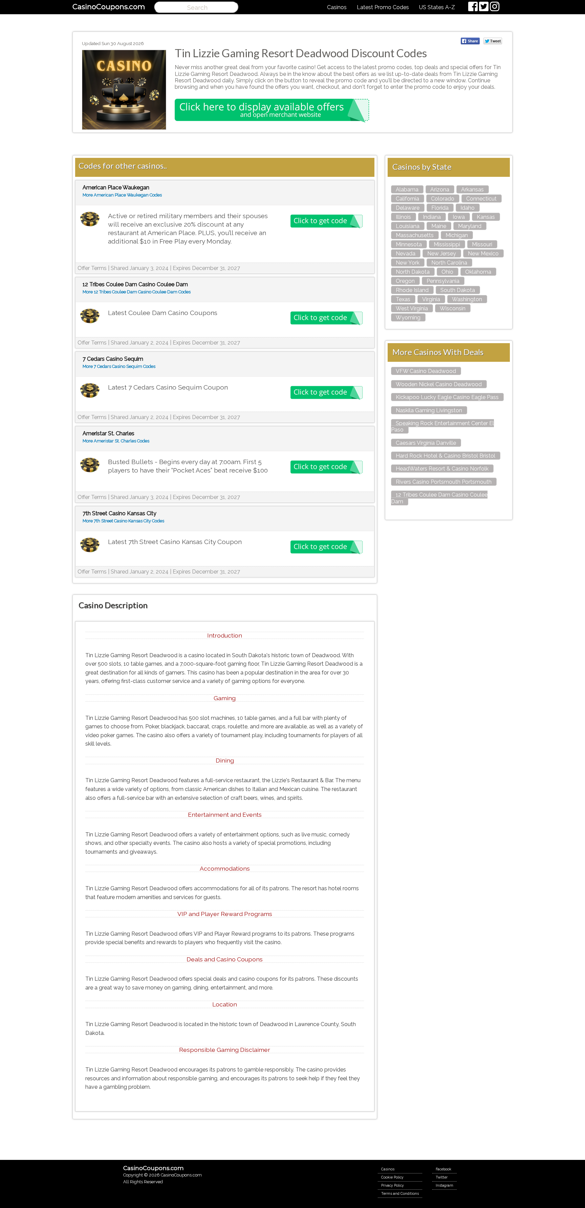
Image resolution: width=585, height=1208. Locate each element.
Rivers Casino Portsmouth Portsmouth (444, 482)
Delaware (407, 208)
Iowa (459, 217)
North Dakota (413, 272)
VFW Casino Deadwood (426, 371)
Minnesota (409, 244)
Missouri (482, 244)
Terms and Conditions (400, 1193)
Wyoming (408, 317)
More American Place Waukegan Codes (122, 194)
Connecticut (481, 198)
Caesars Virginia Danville (426, 443)
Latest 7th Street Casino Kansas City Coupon (175, 541)
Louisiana (407, 226)
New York (407, 262)
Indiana (432, 217)
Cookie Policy (392, 1177)
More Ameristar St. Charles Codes (116, 440)
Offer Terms (92, 268)
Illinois (403, 217)
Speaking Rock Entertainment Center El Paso (442, 426)
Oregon (405, 281)
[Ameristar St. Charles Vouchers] (90, 465)
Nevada (405, 253)
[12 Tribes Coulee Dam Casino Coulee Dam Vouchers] (90, 316)
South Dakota (457, 290)
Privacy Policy (392, 1185)
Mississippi (447, 244)
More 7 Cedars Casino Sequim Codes (119, 366)
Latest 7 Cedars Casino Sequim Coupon (168, 387)
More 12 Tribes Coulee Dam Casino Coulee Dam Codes (137, 291)
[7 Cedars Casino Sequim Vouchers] (90, 390)
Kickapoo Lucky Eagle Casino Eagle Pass (447, 397)
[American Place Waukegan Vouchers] (90, 219)
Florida (440, 208)
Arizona (439, 189)
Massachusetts (415, 235)
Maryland (469, 226)
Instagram (444, 1185)
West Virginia (412, 308)
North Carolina (449, 262)
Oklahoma (478, 272)
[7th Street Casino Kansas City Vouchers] (90, 545)
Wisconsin (452, 308)
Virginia (431, 299)
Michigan (457, 235)
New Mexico (483, 253)
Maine (438, 226)
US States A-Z (437, 7)
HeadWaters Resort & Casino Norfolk (442, 468)
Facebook (443, 1169)
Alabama (407, 189)
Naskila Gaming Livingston (429, 410)
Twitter (442, 1177)
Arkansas (472, 189)
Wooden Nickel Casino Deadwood (439, 384)
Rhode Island (412, 290)
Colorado (442, 198)
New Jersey (441, 253)
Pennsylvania (443, 281)
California (407, 198)
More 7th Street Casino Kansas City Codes (123, 520)
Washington (467, 299)
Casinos (337, 7)
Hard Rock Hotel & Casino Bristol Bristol (445, 456)
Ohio (447, 272)
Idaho (467, 208)
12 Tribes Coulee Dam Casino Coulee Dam (439, 498)
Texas (403, 299)
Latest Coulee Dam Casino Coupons (162, 312)
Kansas (486, 217)
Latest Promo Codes (383, 7)
